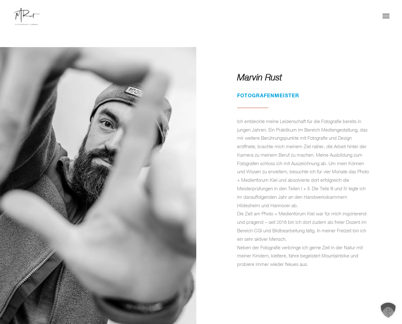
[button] (388, 310)
